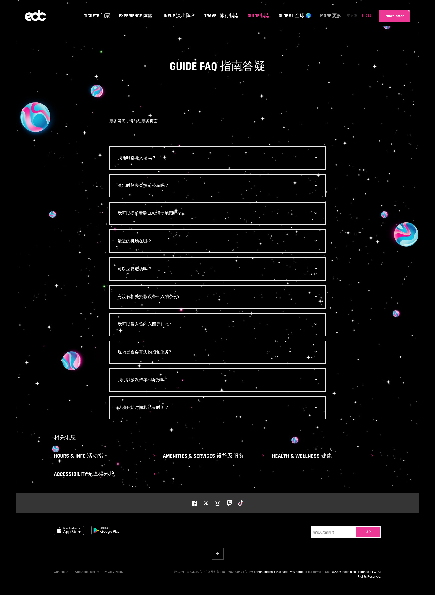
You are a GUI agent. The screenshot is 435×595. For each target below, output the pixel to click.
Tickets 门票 (97, 16)
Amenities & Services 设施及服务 (203, 456)
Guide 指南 (259, 16)
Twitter (206, 503)
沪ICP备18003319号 (188, 572)
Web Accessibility (86, 572)
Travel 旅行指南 (221, 16)
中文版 (366, 16)
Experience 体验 (136, 16)
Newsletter (394, 16)
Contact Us (61, 572)
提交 (368, 532)
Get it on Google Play (106, 530)
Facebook (194, 503)
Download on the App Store (69, 530)
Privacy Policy (113, 572)
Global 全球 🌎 (295, 16)
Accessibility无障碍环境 (84, 474)
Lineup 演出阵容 (178, 16)
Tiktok (240, 503)
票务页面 (149, 121)
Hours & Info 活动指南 (81, 456)
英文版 (352, 16)
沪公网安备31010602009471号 (225, 572)
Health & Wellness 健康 (302, 456)
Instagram (217, 503)
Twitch (229, 503)
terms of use (321, 572)
